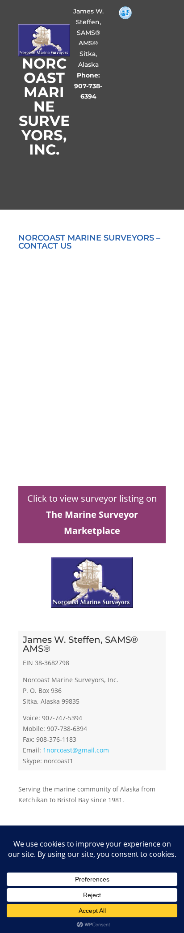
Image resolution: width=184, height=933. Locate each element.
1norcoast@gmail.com (76, 750)
